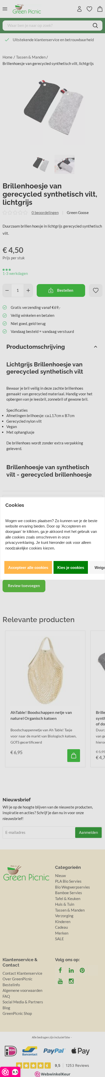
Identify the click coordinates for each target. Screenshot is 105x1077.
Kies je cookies (70, 567)
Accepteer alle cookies (28, 567)
